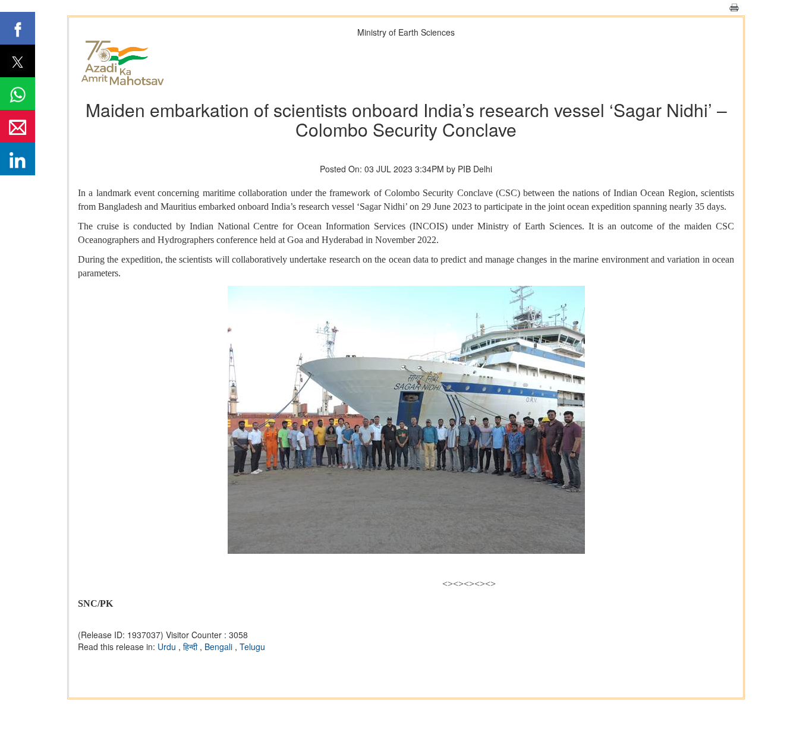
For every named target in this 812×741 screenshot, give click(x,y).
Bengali (219, 646)
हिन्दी (191, 646)
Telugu (252, 646)
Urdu (168, 646)
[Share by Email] (17, 126)
